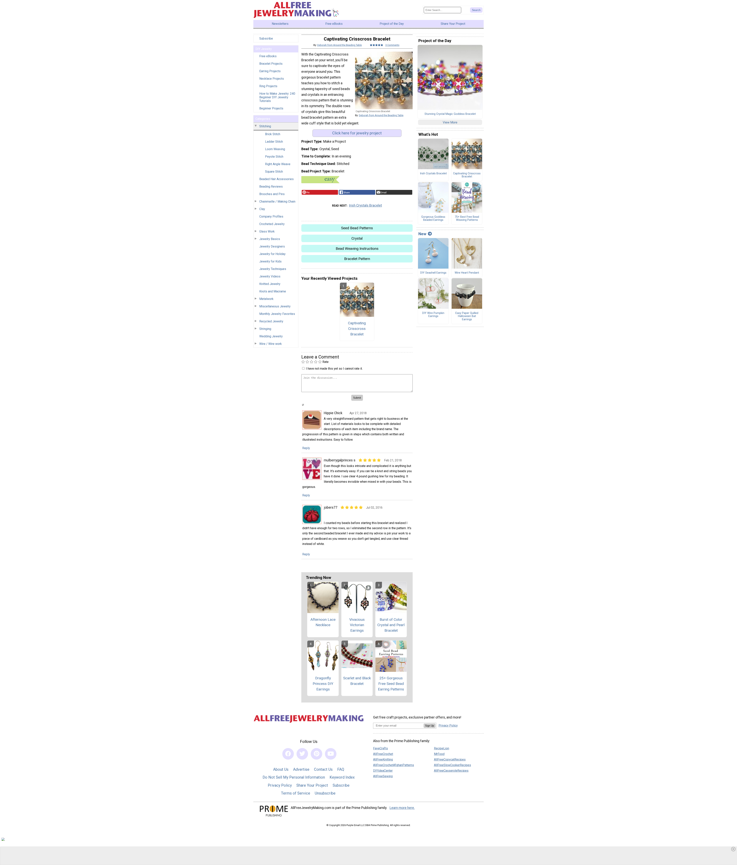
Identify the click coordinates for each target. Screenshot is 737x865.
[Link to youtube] (330, 754)
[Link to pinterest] (316, 754)
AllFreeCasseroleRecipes (451, 770)
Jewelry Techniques (272, 269)
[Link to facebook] (288, 754)
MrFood (439, 754)
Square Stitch (274, 171)
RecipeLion (441, 748)
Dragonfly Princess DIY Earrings (323, 683)
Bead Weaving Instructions (357, 248)
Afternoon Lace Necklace (322, 622)
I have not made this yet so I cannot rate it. (334, 368)
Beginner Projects (271, 108)
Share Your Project (312, 785)
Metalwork (266, 299)
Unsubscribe (325, 793)
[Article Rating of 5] (376, 45)
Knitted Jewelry (269, 284)
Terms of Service (295, 793)
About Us (280, 769)
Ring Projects (268, 86)
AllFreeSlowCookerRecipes (452, 765)
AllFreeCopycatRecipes (450, 759)
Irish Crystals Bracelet (365, 205)
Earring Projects (270, 71)
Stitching (265, 126)
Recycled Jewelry (271, 321)
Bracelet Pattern (357, 259)
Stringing (265, 329)
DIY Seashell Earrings (433, 272)
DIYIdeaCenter (383, 770)
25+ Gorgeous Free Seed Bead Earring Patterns (391, 683)
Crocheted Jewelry (272, 224)
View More (450, 122)
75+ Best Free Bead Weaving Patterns (467, 218)
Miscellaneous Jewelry (275, 306)
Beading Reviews (271, 186)
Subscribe (266, 38)
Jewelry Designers (272, 246)
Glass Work (267, 231)
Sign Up (429, 725)
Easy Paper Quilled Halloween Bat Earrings (466, 316)
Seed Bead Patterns (357, 228)
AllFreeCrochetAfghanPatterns (393, 765)
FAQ (340, 769)
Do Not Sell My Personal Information (294, 777)
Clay (262, 209)
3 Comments (392, 45)
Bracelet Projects (271, 63)
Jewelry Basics (269, 239)
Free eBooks (268, 56)
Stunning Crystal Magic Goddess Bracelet (450, 114)
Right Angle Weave (277, 164)
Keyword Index (342, 777)
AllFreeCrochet (383, 754)
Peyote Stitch (274, 156)
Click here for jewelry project (357, 133)
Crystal (357, 238)
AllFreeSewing (383, 776)
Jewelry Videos (269, 276)
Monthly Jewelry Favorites (277, 314)
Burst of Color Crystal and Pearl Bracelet (391, 625)
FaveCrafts (380, 748)
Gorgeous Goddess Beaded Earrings (433, 218)
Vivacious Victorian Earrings (357, 625)
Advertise (301, 769)
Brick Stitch (272, 134)
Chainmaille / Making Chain (277, 201)
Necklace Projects (271, 78)
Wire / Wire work (270, 344)
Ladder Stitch (274, 141)
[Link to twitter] (302, 754)
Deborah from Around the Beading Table (339, 45)
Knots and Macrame (272, 291)
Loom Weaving (275, 149)
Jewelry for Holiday (272, 254)
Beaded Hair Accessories (276, 179)
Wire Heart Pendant (467, 272)
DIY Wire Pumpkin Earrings (433, 315)
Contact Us (323, 769)
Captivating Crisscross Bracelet (357, 328)
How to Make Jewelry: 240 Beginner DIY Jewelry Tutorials (277, 97)
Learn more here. (402, 808)
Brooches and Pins (272, 194)
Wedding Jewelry (271, 336)
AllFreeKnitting (383, 759)
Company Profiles (271, 216)
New (422, 234)
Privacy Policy (280, 785)
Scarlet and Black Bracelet (357, 681)
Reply (306, 448)
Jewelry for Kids (270, 261)
